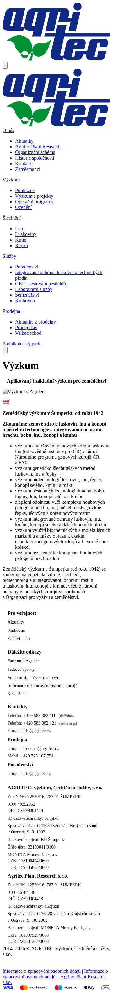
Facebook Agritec (24, 660)
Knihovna (25, 300)
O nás (8, 130)
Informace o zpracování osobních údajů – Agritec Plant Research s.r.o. (55, 976)
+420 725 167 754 (37, 755)
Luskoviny (25, 234)
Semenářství (27, 295)
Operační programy (34, 201)
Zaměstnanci (27, 169)
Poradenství (26, 266)
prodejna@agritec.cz (40, 748)
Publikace (25, 190)
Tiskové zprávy (21, 669)
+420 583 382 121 (40, 723)
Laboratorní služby (33, 289)
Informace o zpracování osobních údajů (43, 685)
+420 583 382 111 (40, 715)
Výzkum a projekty (34, 196)
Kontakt (23, 163)
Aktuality (24, 141)
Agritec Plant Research (38, 146)
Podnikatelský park (21, 343)
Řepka (21, 245)
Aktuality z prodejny (35, 321)
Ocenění (23, 207)
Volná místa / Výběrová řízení (34, 677)
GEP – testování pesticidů (40, 283)
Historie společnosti (34, 158)
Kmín (20, 239)
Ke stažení (17, 693)
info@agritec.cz (36, 730)
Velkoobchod (28, 333)
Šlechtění (12, 218)
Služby (9, 256)
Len (19, 228)
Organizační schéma (35, 152)
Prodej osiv (26, 327)
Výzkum (11, 179)
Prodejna (11, 311)
